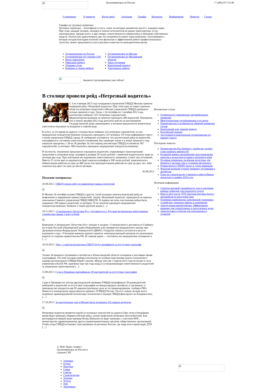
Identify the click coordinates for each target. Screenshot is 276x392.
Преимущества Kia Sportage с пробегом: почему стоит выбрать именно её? (186, 150)
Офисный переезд (75, 62)
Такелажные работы (119, 68)
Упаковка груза (73, 65)
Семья (66, 369)
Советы (67, 372)
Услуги (67, 381)
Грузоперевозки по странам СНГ (83, 56)
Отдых (67, 363)
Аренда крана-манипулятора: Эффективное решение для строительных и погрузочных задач (186, 207)
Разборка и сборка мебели (79, 68)
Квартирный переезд (119, 65)
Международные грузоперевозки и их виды (184, 120)
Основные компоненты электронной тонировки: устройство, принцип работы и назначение (187, 201)
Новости (194, 16)
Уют (65, 383)
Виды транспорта (74, 59)
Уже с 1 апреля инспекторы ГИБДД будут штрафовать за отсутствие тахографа (98, 244)
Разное (74, 355)
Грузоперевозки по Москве (122, 53)
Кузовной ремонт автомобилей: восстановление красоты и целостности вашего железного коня (186, 156)
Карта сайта (63, 355)
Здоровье (68, 360)
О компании (69, 16)
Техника (67, 378)
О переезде (89, 16)
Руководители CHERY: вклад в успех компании (186, 165)
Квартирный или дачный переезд (178, 129)
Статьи (208, 16)
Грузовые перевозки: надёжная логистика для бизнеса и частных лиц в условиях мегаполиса (185, 161)
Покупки (68, 366)
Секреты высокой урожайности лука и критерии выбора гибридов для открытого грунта (187, 189)
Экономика (69, 386)
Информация (176, 16)
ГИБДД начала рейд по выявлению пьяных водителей (85, 184)
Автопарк (126, 16)
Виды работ (108, 16)
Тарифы (142, 16)
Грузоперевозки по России (79, 53)
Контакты (157, 16)
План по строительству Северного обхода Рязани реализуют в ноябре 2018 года (187, 176)
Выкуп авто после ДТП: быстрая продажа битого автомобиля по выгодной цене (187, 195)
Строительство (71, 375)
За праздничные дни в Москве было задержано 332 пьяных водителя (93, 302)
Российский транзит (171, 132)
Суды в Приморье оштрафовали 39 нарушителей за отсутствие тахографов (96, 272)
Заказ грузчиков (116, 62)
